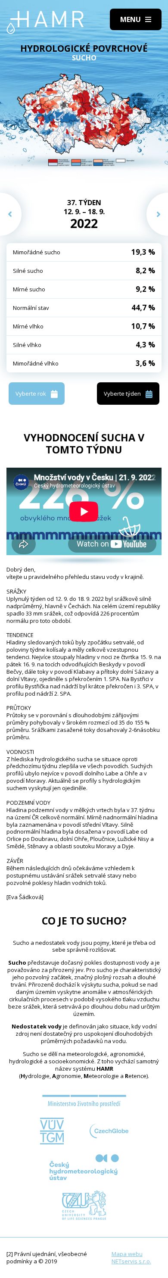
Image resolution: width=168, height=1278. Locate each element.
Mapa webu (127, 1254)
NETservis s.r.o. (131, 1261)
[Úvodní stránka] (45, 22)
